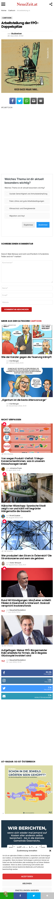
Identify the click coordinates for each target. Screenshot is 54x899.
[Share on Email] (41, 101)
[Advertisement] (27, 141)
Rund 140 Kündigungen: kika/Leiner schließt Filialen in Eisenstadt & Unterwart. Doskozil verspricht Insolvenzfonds (26, 603)
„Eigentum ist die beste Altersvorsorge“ (23, 400)
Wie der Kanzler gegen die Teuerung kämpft (26, 357)
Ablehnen (27, 883)
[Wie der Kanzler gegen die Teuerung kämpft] (27, 339)
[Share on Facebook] (12, 101)
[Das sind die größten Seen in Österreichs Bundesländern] (29, 813)
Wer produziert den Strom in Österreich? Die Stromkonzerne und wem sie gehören (26, 557)
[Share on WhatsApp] (26, 101)
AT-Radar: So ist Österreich (18, 761)
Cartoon (7, 107)
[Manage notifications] (6, 893)
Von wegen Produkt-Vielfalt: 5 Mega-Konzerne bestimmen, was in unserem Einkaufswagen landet (23, 461)
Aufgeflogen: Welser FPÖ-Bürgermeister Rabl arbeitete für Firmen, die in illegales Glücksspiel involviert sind (24, 653)
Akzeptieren (27, 876)
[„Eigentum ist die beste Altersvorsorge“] (27, 382)
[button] (50, 850)
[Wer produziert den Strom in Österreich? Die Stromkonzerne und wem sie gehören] (27, 535)
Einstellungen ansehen (27, 890)
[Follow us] (51, 4)
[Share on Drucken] (34, 101)
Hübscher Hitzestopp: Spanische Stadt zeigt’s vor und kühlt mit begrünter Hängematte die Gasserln (23, 508)
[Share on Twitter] (19, 101)
